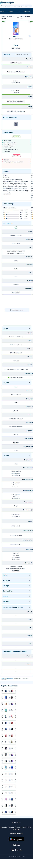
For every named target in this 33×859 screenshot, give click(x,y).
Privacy (29, 827)
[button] (1, 6)
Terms (14, 829)
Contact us (4, 827)
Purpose (17, 827)
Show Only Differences (22, 54)
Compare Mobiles (9, 678)
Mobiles (2, 11)
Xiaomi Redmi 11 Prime (15, 39)
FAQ (19, 829)
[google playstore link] (16, 841)
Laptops (11, 11)
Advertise (23, 827)
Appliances (27, 11)
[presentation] (4, 28)
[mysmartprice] (7, 3)
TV (18, 11)
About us (11, 827)
